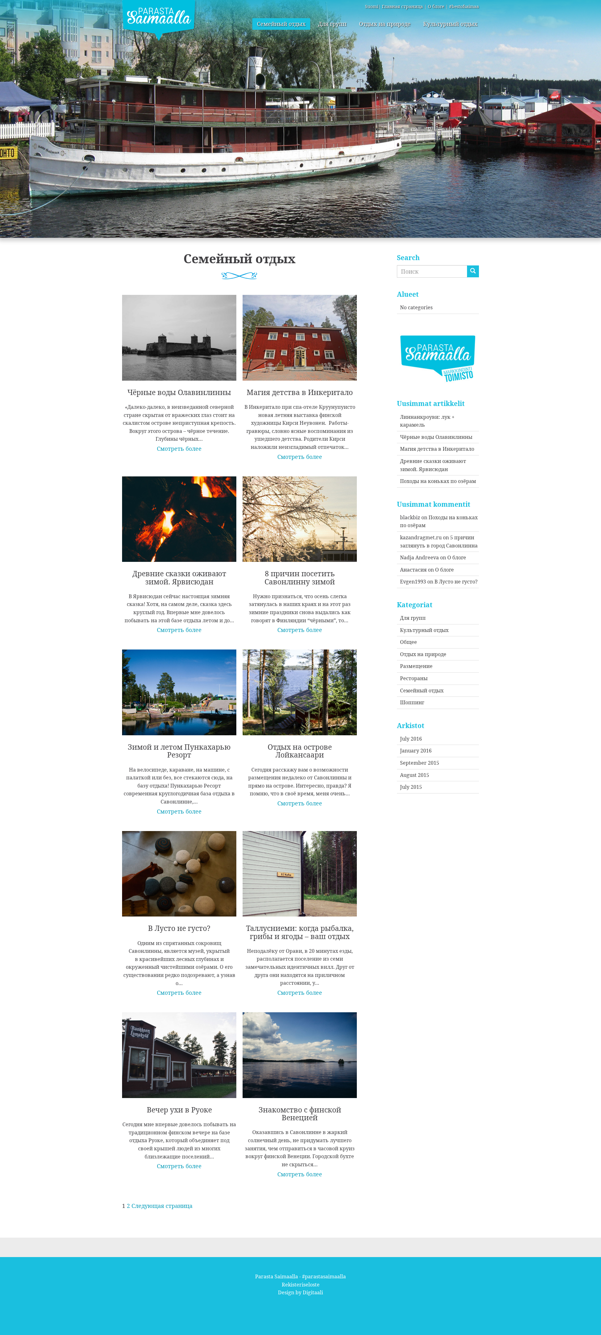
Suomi (371, 6)
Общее (408, 642)
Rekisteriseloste (301, 1284)
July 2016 (411, 738)
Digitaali (313, 1292)
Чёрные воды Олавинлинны (436, 437)
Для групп (332, 24)
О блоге (436, 6)
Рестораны (414, 678)
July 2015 (411, 786)
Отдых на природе (385, 24)
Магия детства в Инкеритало (437, 448)
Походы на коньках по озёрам (438, 481)
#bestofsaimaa (464, 6)
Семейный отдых (281, 24)
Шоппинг (412, 702)
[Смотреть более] (179, 369)
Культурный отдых (450, 24)
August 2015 (414, 775)
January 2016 (416, 750)
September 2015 (419, 762)
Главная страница (402, 6)
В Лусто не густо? (456, 581)
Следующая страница (162, 1205)
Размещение (416, 666)
